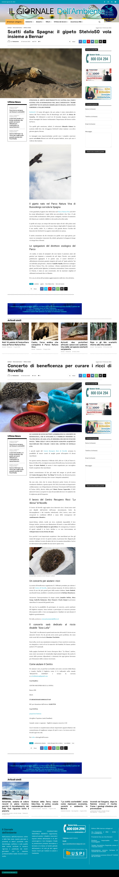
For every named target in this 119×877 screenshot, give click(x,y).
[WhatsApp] (96, 41)
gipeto (42, 284)
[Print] (100, 41)
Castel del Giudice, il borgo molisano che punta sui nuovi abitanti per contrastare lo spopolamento (16, 123)
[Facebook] (104, 2)
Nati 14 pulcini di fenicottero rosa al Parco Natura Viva (15, 343)
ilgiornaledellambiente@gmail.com (74, 844)
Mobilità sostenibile (13, 130)
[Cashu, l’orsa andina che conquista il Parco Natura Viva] (44, 331)
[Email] (104, 41)
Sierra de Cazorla (60, 284)
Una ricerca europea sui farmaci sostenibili (16, 111)
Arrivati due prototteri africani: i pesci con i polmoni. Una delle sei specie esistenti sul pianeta (74, 345)
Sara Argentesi (98, 347)
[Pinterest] (88, 41)
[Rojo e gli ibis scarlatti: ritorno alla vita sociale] (103, 331)
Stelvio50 (32, 112)
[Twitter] (112, 2)
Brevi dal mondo (17, 27)
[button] (99, 21)
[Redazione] (9, 41)
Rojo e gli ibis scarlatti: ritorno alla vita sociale (103, 343)
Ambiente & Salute (13, 107)
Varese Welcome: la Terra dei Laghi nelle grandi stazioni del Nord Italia (16, 136)
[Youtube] (115, 2)
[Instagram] (108, 2)
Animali (9, 27)
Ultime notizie (27, 27)
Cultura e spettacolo (14, 115)
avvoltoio (36, 284)
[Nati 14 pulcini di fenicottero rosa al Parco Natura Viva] (15, 331)
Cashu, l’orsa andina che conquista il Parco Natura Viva (44, 344)
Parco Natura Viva (64, 212)
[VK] (92, 41)
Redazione (16, 41)
